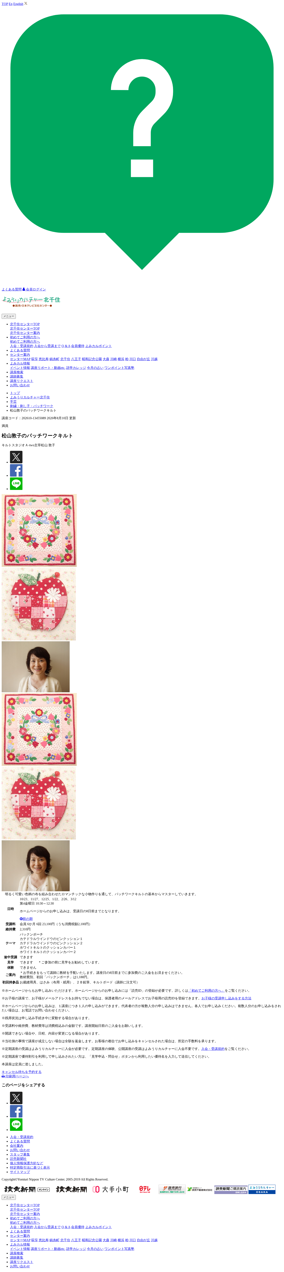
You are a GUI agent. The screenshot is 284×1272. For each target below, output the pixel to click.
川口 (132, 359)
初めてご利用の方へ (25, 341)
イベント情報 (20, 368)
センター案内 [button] (20, 354)
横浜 (121, 359)
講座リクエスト (21, 381)
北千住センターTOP (25, 328)
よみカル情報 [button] (20, 363)
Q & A (66, 346)
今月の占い (95, 368)
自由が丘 (143, 359)
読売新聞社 (18, 1159)
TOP (5, 4)
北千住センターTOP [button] (25, 324)
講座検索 (16, 372)
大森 (106, 359)
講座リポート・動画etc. (48, 368)
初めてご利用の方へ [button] (25, 337)
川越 (154, 359)
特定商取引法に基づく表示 (30, 1167)
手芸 (13, 401)
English (18, 4)
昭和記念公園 (92, 359)
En (10, 4)
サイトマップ (20, 1172)
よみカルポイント (98, 346)
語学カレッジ (76, 368)
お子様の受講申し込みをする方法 (226, 998)
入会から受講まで (47, 346)
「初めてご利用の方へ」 (206, 990)
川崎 (113, 359)
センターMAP (20, 359)
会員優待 (77, 346)
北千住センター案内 (25, 333)
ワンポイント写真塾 (119, 368)
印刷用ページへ (17, 1076)
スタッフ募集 (20, 1154)
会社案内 (16, 1145)
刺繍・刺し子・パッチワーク (31, 406)
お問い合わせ (20, 385)
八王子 (76, 359)
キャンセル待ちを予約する (22, 1072)
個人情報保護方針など (26, 1163)
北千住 (65, 359)
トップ (15, 393)
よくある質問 (20, 350)
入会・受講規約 (21, 346)
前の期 (28, 919)
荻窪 (34, 359)
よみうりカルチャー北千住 (30, 397)
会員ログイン (35, 289)
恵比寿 (44, 359)
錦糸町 (54, 359)
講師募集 (16, 376)
